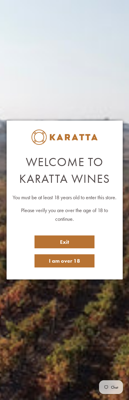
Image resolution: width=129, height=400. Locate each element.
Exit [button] (64, 241)
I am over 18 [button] (64, 260)
